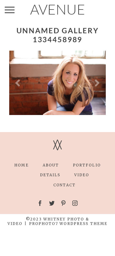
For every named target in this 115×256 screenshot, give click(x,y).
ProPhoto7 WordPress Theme (68, 223)
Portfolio (87, 165)
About (51, 165)
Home (21, 165)
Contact (64, 185)
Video (81, 175)
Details (50, 175)
